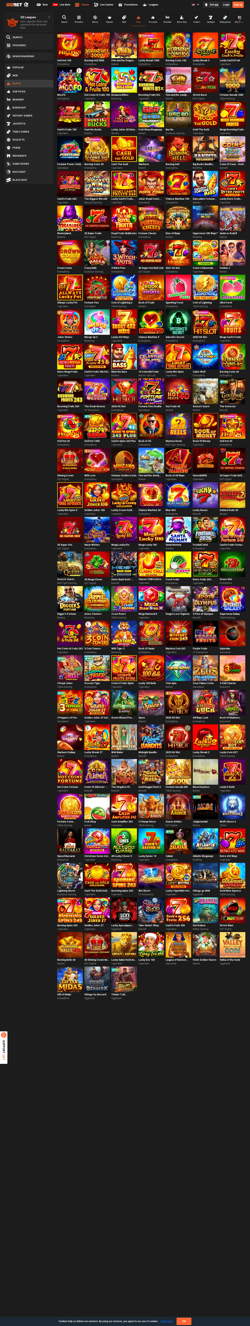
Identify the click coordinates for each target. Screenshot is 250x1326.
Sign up (238, 4)
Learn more (166, 1321)
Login (226, 4)
